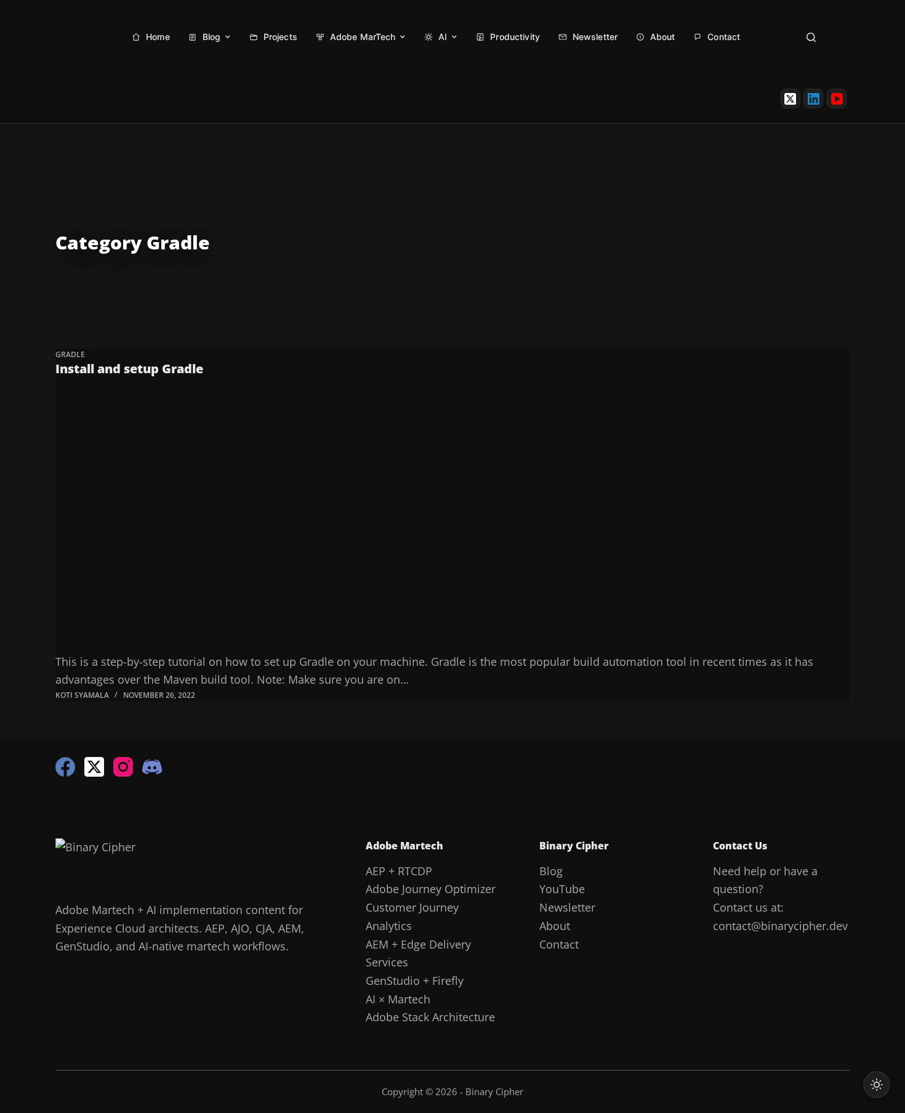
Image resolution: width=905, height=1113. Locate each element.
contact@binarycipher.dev (780, 925)
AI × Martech (398, 999)
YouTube (562, 888)
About (554, 925)
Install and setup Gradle (129, 368)
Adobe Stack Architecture (430, 1017)
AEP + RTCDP (399, 871)
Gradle (70, 354)
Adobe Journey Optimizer (431, 888)
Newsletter (567, 907)
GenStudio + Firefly (415, 980)
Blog (551, 871)
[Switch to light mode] (876, 1084)
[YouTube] (837, 98)
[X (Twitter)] (790, 98)
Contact (559, 944)
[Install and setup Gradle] (452, 520)
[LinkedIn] (813, 98)
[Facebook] (65, 767)
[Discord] (152, 767)
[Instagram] (123, 767)
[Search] (811, 37)
